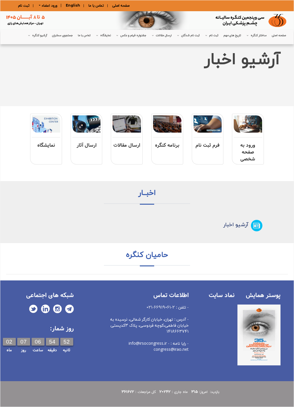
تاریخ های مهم (232, 35)
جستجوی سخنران (62, 35)
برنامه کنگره (167, 145)
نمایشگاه (105, 35)
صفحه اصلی (120, 5)
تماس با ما (96, 5)
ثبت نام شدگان (190, 35)
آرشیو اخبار (235, 224)
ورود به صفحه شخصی (247, 152)
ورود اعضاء (48, 5)
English (73, 5)
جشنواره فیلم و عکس (133, 35)
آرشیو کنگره (39, 35)
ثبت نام (24, 5)
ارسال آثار (86, 145)
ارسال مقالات (164, 35)
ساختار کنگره (259, 35)
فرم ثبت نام (208, 145)
